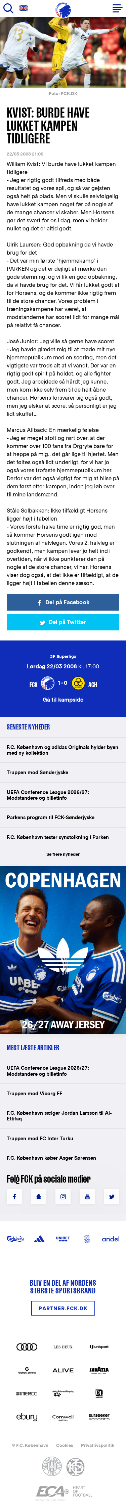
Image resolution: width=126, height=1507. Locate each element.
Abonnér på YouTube (87, 1196)
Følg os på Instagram (63, 1196)
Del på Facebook (67, 602)
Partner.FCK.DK (63, 1308)
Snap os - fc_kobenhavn (38, 1196)
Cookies (64, 1445)
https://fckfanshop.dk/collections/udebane (62, 869)
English (24, 8)
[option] (63, 52)
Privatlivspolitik (97, 1445)
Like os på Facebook (14, 1196)
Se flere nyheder (63, 854)
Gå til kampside (63, 699)
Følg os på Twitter (111, 1196)
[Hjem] (63, 10)
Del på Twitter (67, 622)
